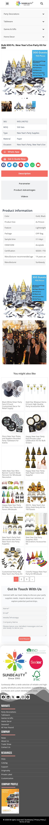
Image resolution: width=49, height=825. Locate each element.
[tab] (24, 173)
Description (25, 174)
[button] (7, 4)
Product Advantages (24, 190)
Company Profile (10, 784)
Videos (24, 197)
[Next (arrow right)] (44, 412)
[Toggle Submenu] (43, 14)
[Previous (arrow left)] (4, 412)
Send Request (24, 639)
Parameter (24, 184)
